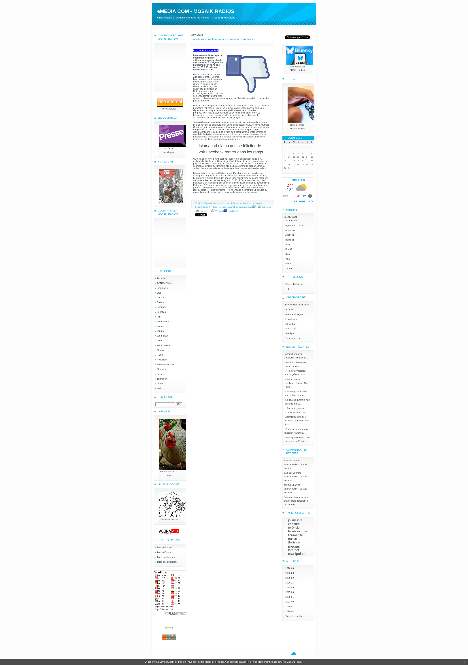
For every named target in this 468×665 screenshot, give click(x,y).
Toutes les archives (294, 616)
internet (293, 550)
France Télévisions (294, 284)
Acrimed (289, 309)
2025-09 (289, 587)
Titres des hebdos (166, 557)
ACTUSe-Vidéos (165, 283)
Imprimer (203, 211)
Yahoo (288, 268)
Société (160, 374)
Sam (286, 460)
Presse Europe (164, 547)
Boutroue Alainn (292, 497)
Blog (159, 293)
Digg (220, 211)
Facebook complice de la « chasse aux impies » (222, 39)
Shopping (162, 369)
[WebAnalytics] (234, 1)
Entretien (161, 312)
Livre (159, 340)
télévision (294, 527)
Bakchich (290, 240)
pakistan (248, 207)
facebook (294, 531)
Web (159, 388)
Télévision (162, 379)
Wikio (288, 263)
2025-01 (289, 597)
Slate (287, 254)
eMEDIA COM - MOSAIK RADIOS (195, 11)
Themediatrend (293, 338)
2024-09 (289, 601)
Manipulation (163, 345)
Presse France (164, 552)
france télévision (293, 540)
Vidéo (160, 383)
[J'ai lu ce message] (464, 661)
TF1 (287, 289)
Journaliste (162, 336)
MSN (287, 244)
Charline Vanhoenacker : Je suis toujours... (295, 464)
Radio (160, 355)
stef (285, 485)
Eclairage (161, 307)
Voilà (287, 259)
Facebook (232, 211)
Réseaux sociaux (165, 364)
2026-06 (289, 568)
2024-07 (289, 606)
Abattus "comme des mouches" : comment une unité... (296, 421)
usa (305, 531)
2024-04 (289, 611)
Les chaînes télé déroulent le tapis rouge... (296, 501)
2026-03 (289, 573)
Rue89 (288, 249)
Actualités (162, 278)
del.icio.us (266, 207)
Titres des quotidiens (167, 562)
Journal (160, 331)
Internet (160, 326)
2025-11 (289, 582)
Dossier (161, 302)
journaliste (295, 520)
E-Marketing (291, 319)
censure (294, 524)
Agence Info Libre (294, 225)
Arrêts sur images (294, 314)
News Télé (290, 328)
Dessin (160, 297)
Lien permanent (255, 203)
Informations (163, 321)
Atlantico (289, 235)
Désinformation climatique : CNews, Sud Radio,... (296, 383)
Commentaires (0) (203, 207)
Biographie (162, 288)
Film (159, 317)
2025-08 (289, 592)
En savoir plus (294, 662)
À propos (168, 627)
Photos (160, 350)
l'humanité (295, 535)
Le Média (290, 324)
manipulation (298, 554)
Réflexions (162, 359)
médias (294, 546)
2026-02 (289, 578)
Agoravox (290, 230)
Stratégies (290, 333)
